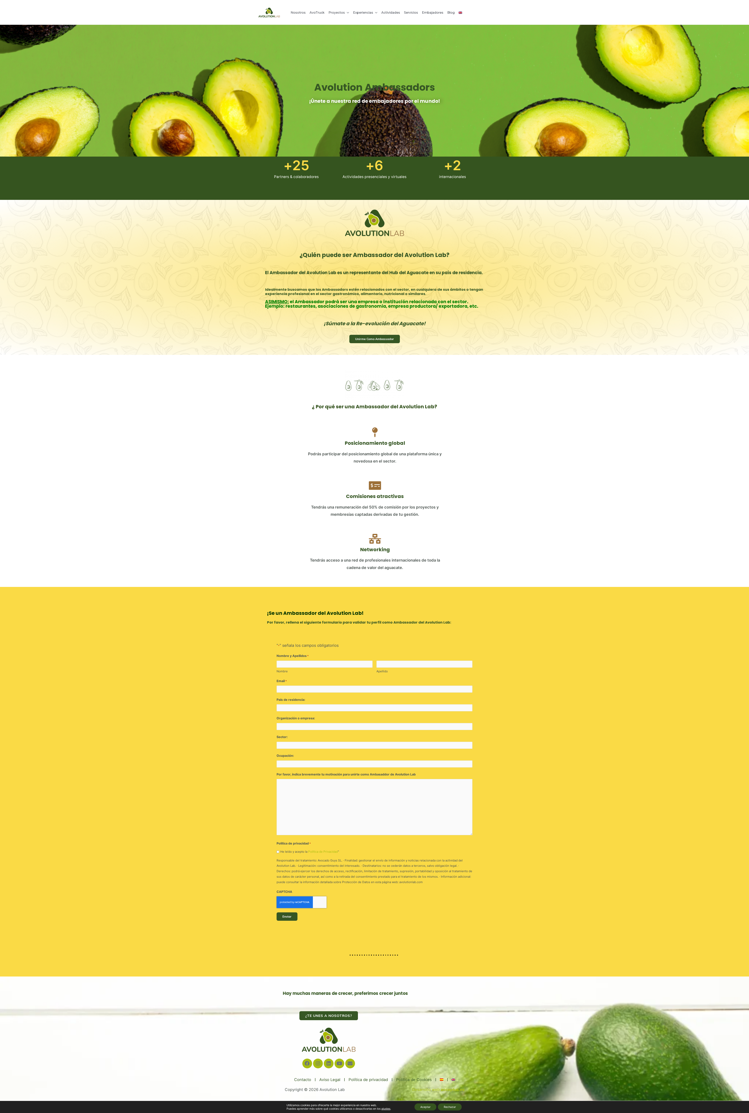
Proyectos (336, 12)
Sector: (282, 737)
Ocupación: (285, 756)
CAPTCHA (284, 892)
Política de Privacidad (323, 851)
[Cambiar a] (460, 13)
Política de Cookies (414, 1079)
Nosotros (298, 12)
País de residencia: (291, 700)
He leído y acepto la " (309, 851)
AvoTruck (317, 12)
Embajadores (432, 12)
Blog (451, 12)
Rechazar (450, 1107)
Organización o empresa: (296, 718)
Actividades (390, 12)
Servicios (411, 12)
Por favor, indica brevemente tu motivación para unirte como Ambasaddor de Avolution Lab (346, 774)
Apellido (382, 671)
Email (282, 681)
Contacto (302, 1079)
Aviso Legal (329, 1079)
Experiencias (363, 12)
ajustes (385, 1108)
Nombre (282, 671)
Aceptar (425, 1107)
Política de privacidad (368, 1079)
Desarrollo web (438, 1089)
